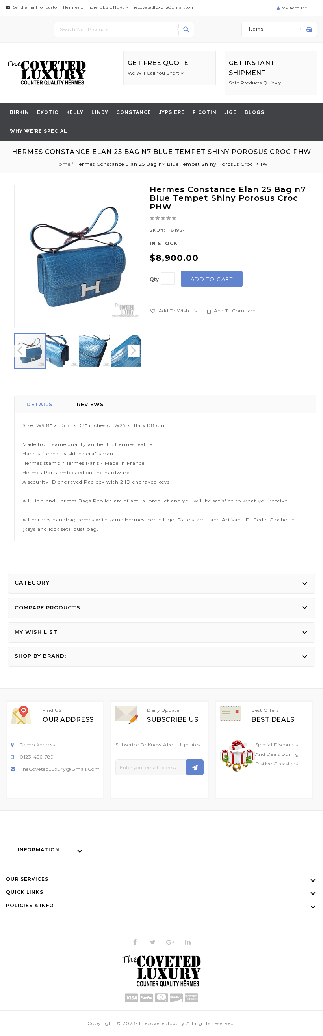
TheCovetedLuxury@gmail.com (60, 769)
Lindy (99, 112)
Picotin (205, 112)
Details (39, 404)
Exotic (47, 112)
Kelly (75, 112)
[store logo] (46, 73)
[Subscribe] (195, 767)
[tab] (40, 404)
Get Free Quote (158, 63)
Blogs (254, 112)
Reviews (90, 404)
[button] (62, 350)
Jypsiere (172, 112)
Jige (231, 112)
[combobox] (124, 29)
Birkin (19, 112)
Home (63, 164)
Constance (133, 112)
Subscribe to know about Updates (157, 745)
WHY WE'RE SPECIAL (38, 131)
